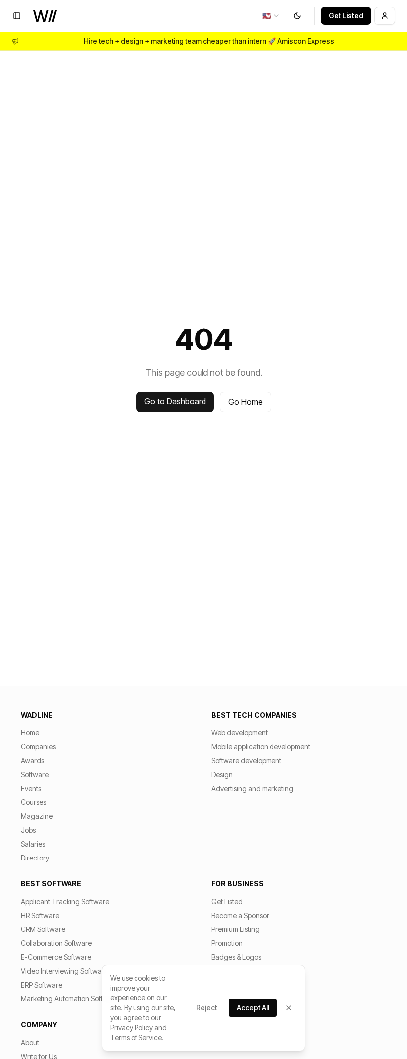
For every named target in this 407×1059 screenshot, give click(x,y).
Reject (206, 1007)
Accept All (253, 1007)
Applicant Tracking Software (65, 901)
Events (31, 788)
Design (222, 774)
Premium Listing (235, 929)
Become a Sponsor (240, 915)
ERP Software (41, 985)
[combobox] (271, 16)
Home (30, 732)
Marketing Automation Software (70, 998)
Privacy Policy (131, 1027)
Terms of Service (136, 1037)
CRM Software (43, 929)
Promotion (227, 943)
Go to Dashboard (175, 401)
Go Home (245, 402)
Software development (246, 760)
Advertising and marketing (252, 788)
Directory (35, 858)
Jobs (28, 830)
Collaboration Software (56, 943)
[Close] (289, 1008)
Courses (33, 802)
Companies (38, 746)
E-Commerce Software (56, 957)
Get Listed (346, 15)
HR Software (40, 915)
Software (35, 774)
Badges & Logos (236, 957)
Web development (239, 732)
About (30, 1042)
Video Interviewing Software (64, 971)
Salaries (33, 844)
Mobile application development (260, 746)
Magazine (37, 816)
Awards (32, 760)
